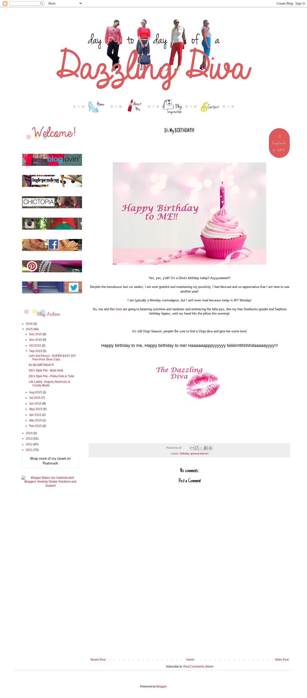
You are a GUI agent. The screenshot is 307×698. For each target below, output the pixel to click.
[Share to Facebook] (205, 448)
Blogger (161, 686)
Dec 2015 (36, 334)
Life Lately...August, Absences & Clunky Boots (49, 383)
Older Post (282, 659)
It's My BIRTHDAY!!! (41, 365)
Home (190, 659)
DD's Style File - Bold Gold (46, 370)
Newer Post (98, 659)
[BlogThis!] (196, 448)
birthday (184, 453)
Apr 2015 (35, 415)
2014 (29, 433)
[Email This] (192, 448)
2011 (29, 450)
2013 (29, 438)
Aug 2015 (36, 392)
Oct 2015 (35, 345)
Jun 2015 (35, 403)
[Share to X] (201, 448)
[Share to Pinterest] (210, 448)
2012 (29, 444)
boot (119, 309)
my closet (59, 458)
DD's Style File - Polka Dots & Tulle (51, 376)
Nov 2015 (36, 339)
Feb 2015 (35, 426)
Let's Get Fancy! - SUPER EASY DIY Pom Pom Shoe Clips (52, 357)
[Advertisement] (189, 622)
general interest (199, 453)
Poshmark (50, 463)
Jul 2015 (35, 398)
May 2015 (36, 409)
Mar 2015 (35, 420)
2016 (29, 323)
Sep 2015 (36, 351)
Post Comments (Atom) (198, 666)
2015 (29, 329)
